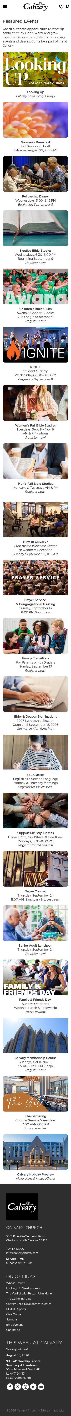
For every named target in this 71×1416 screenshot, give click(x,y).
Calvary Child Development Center (28, 1304)
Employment (14, 1325)
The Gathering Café (19, 1299)
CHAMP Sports (16, 1309)
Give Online (13, 1314)
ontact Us (14, 1330)
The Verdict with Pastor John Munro (29, 1293)
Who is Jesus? (15, 1283)
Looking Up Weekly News (23, 1288)
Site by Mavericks (52, 1410)
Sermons (11, 1319)
